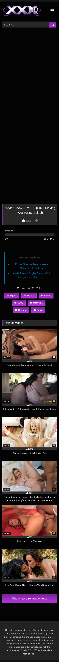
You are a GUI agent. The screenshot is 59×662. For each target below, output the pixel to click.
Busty (20, 302)
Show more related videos (29, 598)
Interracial (38, 302)
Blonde (47, 295)
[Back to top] (49, 653)
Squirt (40, 310)
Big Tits (30, 295)
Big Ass (13, 295)
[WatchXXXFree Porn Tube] (24, 11)
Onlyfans (22, 310)
